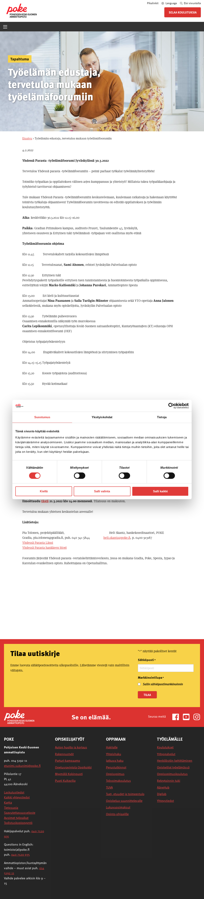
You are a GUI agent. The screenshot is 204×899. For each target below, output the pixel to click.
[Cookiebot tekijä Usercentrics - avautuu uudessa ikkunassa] (171, 406)
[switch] (79, 475)
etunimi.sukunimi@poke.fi (22, 765)
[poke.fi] (21, 10)
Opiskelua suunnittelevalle (124, 800)
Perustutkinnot (116, 767)
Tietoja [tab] (162, 417)
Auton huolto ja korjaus (71, 747)
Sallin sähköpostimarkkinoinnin (163, 684)
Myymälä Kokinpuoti (69, 774)
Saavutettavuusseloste (19, 812)
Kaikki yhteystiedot (17, 797)
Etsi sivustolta (192, 3)
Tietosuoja (11, 807)
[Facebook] (177, 716)
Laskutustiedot (14, 792)
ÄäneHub (163, 787)
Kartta (8, 802)
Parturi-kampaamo (67, 760)
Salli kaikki (160, 491)
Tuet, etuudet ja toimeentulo (125, 794)
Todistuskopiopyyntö (18, 822)
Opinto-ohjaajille (117, 814)
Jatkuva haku (115, 760)
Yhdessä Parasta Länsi (37, 543)
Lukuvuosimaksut (118, 807)
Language (171, 3)
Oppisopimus (115, 774)
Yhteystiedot (165, 800)
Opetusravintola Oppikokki (73, 767)
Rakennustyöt (64, 754)
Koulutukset (165, 747)
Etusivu (27, 138)
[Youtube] (188, 716)
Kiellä (44, 491)
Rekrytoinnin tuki (168, 780)
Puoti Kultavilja (65, 780)
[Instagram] (196, 716)
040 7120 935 (20, 854)
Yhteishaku (113, 754)
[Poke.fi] (19, 716)
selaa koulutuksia (183, 12)
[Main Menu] (5, 26)
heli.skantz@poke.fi (116, 538)
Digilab (161, 794)
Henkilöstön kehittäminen (174, 760)
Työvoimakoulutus (118, 780)
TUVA (109, 787)
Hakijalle (112, 747)
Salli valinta (102, 491)
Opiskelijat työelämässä (173, 767)
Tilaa (147, 695)
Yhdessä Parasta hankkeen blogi (44, 548)
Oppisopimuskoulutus (172, 774)
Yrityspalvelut (166, 754)
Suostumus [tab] (42, 417)
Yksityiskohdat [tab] (102, 417)
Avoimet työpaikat (16, 817)
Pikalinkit (153, 3)
